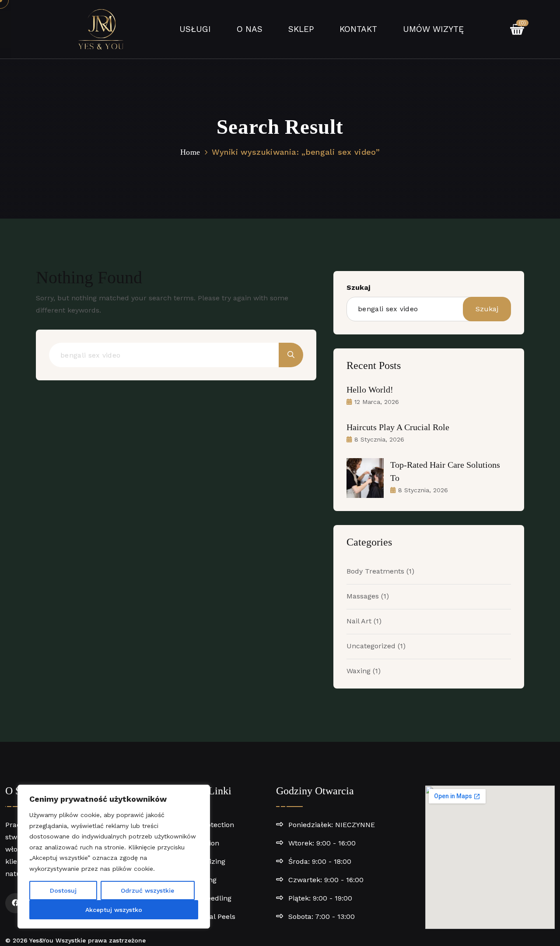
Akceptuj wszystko (113, 909)
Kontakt (358, 29)
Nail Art (364, 621)
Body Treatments (380, 571)
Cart (521, 24)
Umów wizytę (433, 29)
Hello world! (369, 389)
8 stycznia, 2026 (379, 439)
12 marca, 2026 (376, 401)
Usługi (195, 29)
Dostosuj (63, 890)
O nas (249, 29)
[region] (114, 857)
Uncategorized (376, 646)
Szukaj (358, 287)
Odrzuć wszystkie (147, 890)
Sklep (301, 29)
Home (190, 152)
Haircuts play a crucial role (397, 427)
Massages (367, 596)
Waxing (363, 671)
